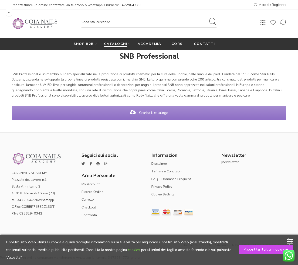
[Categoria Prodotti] (263, 24)
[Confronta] (283, 24)
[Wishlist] (273, 24)
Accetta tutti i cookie (266, 249)
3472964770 (130, 5)
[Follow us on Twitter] (83, 164)
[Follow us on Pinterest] (98, 164)
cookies (134, 249)
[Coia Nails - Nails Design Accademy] (35, 23)
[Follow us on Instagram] (105, 164)
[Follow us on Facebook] (91, 164)
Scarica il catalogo (153, 112)
